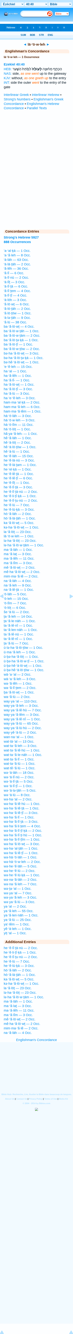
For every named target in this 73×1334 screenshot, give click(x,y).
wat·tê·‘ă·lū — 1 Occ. (19, 768)
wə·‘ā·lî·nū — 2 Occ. (19, 777)
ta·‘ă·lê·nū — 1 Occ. (19, 634)
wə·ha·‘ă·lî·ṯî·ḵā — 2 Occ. (23, 831)
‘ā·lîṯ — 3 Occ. (14, 282)
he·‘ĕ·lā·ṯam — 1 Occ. (20, 465)
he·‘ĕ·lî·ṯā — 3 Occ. (18, 487)
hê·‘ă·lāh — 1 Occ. (18, 438)
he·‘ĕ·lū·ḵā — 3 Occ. (19, 509)
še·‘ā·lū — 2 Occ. (17, 612)
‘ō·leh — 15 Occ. (16, 599)
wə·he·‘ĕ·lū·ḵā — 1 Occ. (22, 875)
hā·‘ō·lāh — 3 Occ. (18, 416)
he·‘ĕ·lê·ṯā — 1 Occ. (19, 474)
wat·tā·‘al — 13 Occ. (19, 741)
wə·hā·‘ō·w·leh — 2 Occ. (22, 862)
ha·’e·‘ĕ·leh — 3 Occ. (20, 398)
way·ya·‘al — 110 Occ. (20, 701)
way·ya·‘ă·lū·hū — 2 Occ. (23, 728)
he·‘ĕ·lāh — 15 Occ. (19, 456)
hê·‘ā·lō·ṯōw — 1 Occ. (20, 447)
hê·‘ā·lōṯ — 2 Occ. (17, 442)
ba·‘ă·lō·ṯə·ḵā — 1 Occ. (21, 340)
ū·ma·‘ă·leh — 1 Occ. (20, 652)
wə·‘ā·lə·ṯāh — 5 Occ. (20, 790)
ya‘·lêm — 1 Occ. (17, 924)
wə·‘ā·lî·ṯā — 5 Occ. (19, 781)
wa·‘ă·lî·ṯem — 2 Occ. (20, 688)
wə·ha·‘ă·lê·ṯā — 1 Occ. (21, 808)
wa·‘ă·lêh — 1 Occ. (18, 683)
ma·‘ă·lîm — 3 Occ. (18, 563)
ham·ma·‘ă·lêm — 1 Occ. (22, 411)
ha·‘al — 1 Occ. (15, 371)
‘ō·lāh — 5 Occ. (15, 594)
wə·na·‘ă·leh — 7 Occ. (20, 884)
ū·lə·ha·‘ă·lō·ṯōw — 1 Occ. (23, 648)
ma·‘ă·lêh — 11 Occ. (19, 558)
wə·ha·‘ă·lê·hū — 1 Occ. (22, 804)
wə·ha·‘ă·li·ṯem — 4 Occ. (22, 826)
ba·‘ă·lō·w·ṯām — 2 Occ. (22, 335)
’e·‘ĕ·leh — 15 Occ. (18, 367)
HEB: (8, 69)
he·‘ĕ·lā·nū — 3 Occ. (19, 460)
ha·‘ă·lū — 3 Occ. (17, 393)
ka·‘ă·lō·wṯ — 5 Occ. (19, 523)
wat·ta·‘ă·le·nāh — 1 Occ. (23, 755)
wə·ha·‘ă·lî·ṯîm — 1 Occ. (22, 839)
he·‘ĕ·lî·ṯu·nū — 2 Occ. (21, 500)
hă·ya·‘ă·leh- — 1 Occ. (21, 434)
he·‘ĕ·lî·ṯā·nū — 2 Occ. (21, 492)
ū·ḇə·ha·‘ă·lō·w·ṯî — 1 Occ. (24, 661)
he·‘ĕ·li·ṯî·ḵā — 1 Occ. (20, 496)
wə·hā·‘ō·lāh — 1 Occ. (20, 857)
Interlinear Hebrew (45, 95)
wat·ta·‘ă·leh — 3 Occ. (20, 746)
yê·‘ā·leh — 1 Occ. (18, 929)
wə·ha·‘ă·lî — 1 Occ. (19, 817)
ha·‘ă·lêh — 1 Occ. (18, 376)
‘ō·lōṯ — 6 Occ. (15, 608)
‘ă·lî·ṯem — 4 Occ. (17, 291)
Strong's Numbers (17, 99)
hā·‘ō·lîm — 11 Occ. (19, 425)
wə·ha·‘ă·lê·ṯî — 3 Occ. (21, 813)
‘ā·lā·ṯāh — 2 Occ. (17, 264)
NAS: (8, 73)
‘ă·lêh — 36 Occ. (16, 268)
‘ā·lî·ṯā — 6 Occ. (16, 286)
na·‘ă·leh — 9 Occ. (18, 585)
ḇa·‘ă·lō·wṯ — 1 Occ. (19, 692)
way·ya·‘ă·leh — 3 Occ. (21, 706)
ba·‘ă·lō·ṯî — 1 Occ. (18, 344)
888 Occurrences (17, 242)
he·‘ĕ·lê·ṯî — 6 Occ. (18, 478)
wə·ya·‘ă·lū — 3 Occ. (19, 902)
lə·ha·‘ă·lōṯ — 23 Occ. (20, 541)
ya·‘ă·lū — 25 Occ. (18, 920)
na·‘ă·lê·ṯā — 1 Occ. (19, 590)
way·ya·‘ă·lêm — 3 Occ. (22, 715)
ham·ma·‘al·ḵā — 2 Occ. (22, 402)
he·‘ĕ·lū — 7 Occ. (17, 505)
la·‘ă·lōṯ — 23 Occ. (18, 532)
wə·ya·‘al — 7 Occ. (18, 893)
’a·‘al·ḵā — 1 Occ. (17, 251)
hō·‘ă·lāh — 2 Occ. (18, 514)
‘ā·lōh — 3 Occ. (15, 300)
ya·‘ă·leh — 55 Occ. (19, 911)
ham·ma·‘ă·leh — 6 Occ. (22, 407)
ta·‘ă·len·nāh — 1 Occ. (21, 630)
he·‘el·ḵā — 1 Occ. (18, 469)
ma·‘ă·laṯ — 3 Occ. (18, 554)
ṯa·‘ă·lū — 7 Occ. (16, 643)
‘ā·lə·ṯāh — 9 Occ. (17, 318)
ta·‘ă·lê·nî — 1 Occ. (18, 625)
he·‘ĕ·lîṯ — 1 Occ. (17, 483)
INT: (7, 82)
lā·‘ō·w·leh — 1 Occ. (19, 536)
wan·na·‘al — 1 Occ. (19, 737)
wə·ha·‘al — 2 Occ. (18, 799)
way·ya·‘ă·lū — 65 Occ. (21, 723)
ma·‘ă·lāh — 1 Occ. (18, 550)
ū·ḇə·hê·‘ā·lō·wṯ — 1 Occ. (23, 666)
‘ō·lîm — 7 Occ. (15, 603)
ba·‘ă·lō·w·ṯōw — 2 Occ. (22, 349)
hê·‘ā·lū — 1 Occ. (17, 451)
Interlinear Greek (16, 95)
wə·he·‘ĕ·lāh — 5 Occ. (20, 866)
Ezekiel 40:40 (14, 64)
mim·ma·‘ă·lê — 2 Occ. (21, 576)
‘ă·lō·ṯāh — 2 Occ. (17, 309)
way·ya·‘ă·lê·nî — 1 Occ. (22, 719)
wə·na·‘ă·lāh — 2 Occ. (20, 880)
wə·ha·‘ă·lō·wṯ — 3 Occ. (22, 844)
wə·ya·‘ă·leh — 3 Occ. (20, 897)
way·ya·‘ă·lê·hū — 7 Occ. (23, 710)
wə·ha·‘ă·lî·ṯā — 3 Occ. (21, 822)
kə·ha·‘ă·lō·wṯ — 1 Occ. (21, 527)
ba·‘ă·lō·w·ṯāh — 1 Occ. (21, 331)
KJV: (7, 78)
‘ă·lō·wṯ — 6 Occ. (17, 304)
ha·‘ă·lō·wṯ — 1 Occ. (19, 384)
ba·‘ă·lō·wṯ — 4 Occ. (19, 326)
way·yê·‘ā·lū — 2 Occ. (20, 732)
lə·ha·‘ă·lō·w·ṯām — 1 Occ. (24, 545)
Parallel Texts (37, 108)
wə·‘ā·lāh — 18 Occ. (19, 773)
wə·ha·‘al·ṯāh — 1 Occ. (21, 848)
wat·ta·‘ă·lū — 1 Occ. (19, 764)
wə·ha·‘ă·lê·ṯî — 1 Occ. (21, 853)
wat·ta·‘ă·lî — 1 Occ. (19, 759)
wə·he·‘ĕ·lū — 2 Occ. (19, 871)
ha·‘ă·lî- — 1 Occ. (17, 380)
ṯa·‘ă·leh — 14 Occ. (18, 616)
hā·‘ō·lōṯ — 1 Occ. (17, 429)
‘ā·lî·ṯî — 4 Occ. (15, 295)
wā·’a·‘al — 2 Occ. (17, 674)
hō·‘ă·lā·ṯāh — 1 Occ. (20, 518)
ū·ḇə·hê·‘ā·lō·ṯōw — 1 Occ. (24, 670)
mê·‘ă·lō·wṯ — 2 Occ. (19, 567)
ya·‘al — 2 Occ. (15, 906)
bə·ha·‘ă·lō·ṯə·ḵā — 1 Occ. (23, 358)
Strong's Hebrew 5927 (21, 237)
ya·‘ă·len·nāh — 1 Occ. (21, 915)
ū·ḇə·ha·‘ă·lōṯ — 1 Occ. (21, 657)
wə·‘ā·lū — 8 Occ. (17, 795)
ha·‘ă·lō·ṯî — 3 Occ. (18, 389)
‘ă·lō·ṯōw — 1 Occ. (17, 313)
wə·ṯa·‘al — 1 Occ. (17, 889)
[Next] (68, 605)
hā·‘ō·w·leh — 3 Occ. (19, 420)
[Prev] (4, 605)
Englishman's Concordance (36, 1040)
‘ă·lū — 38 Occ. (15, 322)
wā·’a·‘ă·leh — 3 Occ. (20, 679)
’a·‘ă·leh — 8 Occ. (17, 255)
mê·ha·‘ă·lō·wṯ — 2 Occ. (22, 572)
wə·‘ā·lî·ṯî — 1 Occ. (18, 786)
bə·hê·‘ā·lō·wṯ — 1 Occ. (21, 362)
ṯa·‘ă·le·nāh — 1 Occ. (20, 621)
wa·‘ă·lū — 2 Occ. (17, 697)
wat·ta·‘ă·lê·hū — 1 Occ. (22, 750)
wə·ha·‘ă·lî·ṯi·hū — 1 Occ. (23, 835)
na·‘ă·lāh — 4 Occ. (18, 581)
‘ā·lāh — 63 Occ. (16, 260)
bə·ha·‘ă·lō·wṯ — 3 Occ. (21, 353)
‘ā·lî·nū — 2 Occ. (16, 277)
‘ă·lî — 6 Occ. (14, 273)
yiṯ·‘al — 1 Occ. (15, 933)
